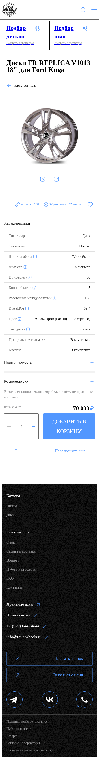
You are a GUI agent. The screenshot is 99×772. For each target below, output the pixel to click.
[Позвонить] (84, 700)
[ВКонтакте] (50, 700)
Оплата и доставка (21, 551)
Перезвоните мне (70, 450)
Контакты (14, 587)
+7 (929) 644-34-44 (22, 626)
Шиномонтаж (18, 615)
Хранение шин (19, 604)
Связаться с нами (67, 675)
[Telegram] (14, 700)
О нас (10, 542)
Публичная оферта (21, 569)
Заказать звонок (69, 658)
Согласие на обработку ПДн (25, 743)
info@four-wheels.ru (23, 636)
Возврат (12, 560)
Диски (11, 515)
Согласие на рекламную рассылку (29, 750)
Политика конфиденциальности (28, 721)
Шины (11, 506)
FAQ (10, 578)
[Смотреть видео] (42, 179)
